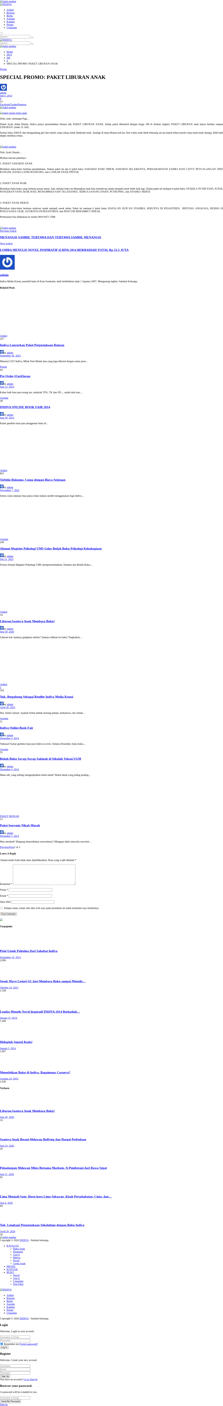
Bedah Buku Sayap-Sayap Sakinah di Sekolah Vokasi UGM (40, 758)
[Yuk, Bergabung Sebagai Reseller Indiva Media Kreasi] (111, 662)
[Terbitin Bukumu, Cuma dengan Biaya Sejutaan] (111, 448)
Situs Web (5, 901)
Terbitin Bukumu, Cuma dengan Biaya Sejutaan (32, 479)
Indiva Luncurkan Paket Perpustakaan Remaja (32, 345)
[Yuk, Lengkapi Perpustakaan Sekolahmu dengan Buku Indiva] (111, 1213)
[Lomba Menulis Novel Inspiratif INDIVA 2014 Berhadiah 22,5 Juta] (111, 999)
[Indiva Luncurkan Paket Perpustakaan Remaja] (111, 313)
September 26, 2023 (10, 355)
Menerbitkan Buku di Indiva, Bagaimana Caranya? (35, 1072)
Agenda (4, 398)
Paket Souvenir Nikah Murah (20, 825)
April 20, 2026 (7, 1231)
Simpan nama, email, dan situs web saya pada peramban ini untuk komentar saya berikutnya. (51, 908)
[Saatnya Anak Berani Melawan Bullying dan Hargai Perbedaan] (111, 1128)
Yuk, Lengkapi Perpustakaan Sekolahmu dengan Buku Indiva (42, 1225)
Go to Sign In (30, 1379)
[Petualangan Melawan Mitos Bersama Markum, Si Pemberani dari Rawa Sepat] (111, 1156)
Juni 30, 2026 (7, 631)
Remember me (11, 1344)
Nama (4, 889)
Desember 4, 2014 (9, 738)
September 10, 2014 (10, 957)
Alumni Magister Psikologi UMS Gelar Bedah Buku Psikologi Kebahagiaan (51, 548)
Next (11, 847)
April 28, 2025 (7, 707)
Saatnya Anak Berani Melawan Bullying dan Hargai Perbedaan (43, 1139)
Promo (3, 69)
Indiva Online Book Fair (16, 728)
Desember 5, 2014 (9, 836)
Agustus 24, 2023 (9, 1078)
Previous (4, 847)
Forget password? (29, 1344)
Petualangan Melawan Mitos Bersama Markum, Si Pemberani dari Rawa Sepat (53, 1168)
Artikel (3, 335)
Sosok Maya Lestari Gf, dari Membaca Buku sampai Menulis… (43, 981)
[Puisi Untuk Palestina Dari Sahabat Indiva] (111, 938)
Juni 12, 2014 (7, 386)
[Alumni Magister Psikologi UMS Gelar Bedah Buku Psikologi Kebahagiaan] (111, 519)
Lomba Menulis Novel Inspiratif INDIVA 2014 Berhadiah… (40, 1011)
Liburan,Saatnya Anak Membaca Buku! (27, 621)
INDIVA (24, 1240)
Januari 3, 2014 (8, 1048)
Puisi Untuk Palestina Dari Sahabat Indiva (28, 951)
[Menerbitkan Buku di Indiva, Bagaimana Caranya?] (111, 1060)
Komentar (6, 884)
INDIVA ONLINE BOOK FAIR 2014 (25, 407)
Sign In (4, 1404)
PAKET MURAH (9, 816)
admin (3, 92)
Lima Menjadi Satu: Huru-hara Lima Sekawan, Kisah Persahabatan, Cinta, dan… (56, 1196)
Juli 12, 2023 (6, 559)
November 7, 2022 (9, 490)
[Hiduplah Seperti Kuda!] (111, 1029)
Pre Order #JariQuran (15, 376)
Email (4, 895)
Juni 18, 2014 (7, 417)
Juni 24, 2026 (7, 1145)
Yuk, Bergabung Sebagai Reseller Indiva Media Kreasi (36, 696)
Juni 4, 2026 (6, 1203)
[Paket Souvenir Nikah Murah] (111, 797)
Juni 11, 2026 (7, 1174)
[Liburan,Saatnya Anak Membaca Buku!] (111, 589)
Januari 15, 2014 (8, 1018)
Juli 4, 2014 (6, 95)
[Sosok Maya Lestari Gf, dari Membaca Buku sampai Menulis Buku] (111, 969)
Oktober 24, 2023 (9, 987)
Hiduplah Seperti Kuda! (16, 1042)
